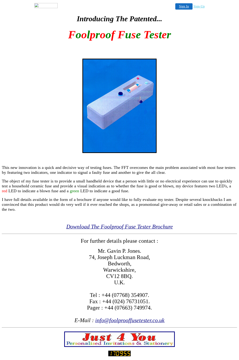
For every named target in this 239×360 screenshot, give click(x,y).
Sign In (184, 6)
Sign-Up (199, 6)
